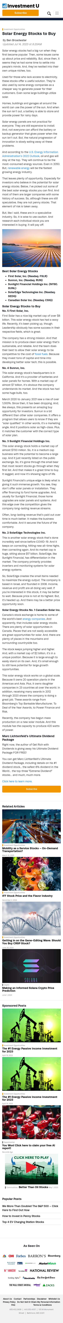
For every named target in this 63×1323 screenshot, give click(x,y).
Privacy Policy (9, 1302)
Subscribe (21, 12)
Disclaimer (42, 1299)
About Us (7, 1299)
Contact (18, 1299)
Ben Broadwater (17, 40)
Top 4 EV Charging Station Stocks (23, 1221)
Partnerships (29, 1299)
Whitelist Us (54, 1299)
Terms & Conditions (42, 1305)
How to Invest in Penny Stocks (21, 1216)
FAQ (13, 1305)
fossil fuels (41, 354)
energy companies (34, 618)
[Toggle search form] (49, 13)
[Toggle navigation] (57, 13)
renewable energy (19, 168)
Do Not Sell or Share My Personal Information (38, 1302)
